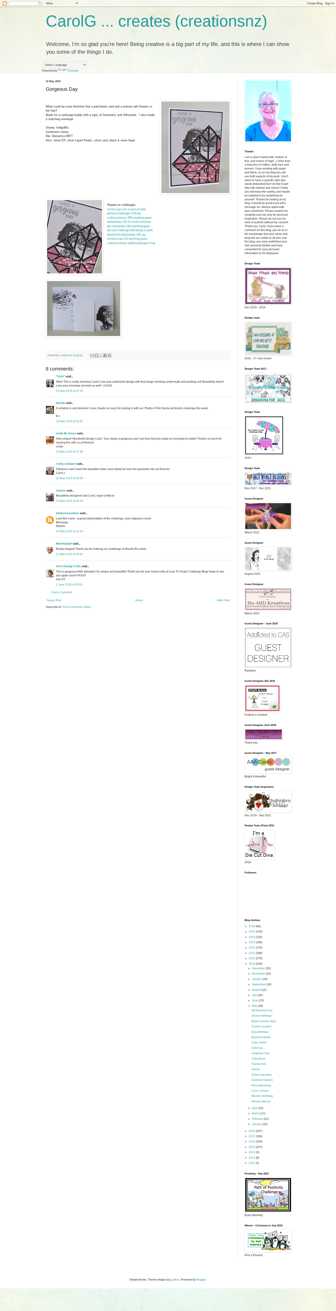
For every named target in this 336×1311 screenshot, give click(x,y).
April (255, 1108)
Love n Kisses (260, 1090)
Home (139, 600)
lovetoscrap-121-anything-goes (127, 238)
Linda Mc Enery (66, 433)
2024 (252, 937)
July (255, 995)
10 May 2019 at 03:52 (69, 421)
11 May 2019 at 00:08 (69, 554)
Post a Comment (61, 592)
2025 (252, 931)
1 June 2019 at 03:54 (69, 584)
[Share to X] (101, 355)
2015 (252, 1147)
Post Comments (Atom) (77, 607)
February (258, 1118)
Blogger (201, 1279)
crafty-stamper (66, 463)
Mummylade (64, 543)
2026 (252, 926)
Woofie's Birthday (262, 1096)
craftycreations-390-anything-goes (129, 217)
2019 (252, 963)
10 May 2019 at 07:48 (69, 451)
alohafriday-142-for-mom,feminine (129, 221)
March (256, 1113)
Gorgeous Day (260, 1053)
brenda (60, 403)
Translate (73, 70)
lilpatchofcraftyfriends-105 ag (126, 234)
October (257, 979)
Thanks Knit (258, 1064)
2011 (252, 1163)
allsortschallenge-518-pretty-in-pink (130, 230)
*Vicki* (60, 376)
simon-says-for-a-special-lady (126, 209)
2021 (252, 953)
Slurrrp (255, 1069)
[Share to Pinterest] (109, 355)
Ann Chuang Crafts (68, 566)
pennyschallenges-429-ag (124, 213)
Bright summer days (263, 1021)
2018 (252, 1131)
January (257, 1124)
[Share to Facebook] (105, 355)
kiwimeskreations (67, 513)
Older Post (223, 600)
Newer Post (54, 600)
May (255, 1005)
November (259, 973)
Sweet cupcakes (261, 1074)
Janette (61, 490)
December (259, 968)
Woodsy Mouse (261, 1101)
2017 (252, 1136)
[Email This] (92, 355)
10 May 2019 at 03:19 (69, 390)
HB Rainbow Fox (261, 1010)
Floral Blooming (261, 1085)
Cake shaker (259, 1042)
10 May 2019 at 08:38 (69, 478)
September (259, 984)
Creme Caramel (261, 1026)
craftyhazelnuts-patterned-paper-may (131, 243)
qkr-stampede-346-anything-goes (128, 226)
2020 (252, 958)
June (255, 1000)
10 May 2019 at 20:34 (69, 500)
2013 (252, 1157)
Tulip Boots (258, 1058)
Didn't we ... (258, 1048)
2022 (252, 947)
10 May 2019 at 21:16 (69, 531)
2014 (252, 1152)
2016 (252, 1141)
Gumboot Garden (262, 1080)
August (256, 989)
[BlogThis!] (96, 355)
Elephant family (261, 1037)
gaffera (175, 1279)
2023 (252, 942)
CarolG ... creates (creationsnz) (156, 21)
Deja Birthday (259, 1032)
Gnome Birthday (261, 1015)
